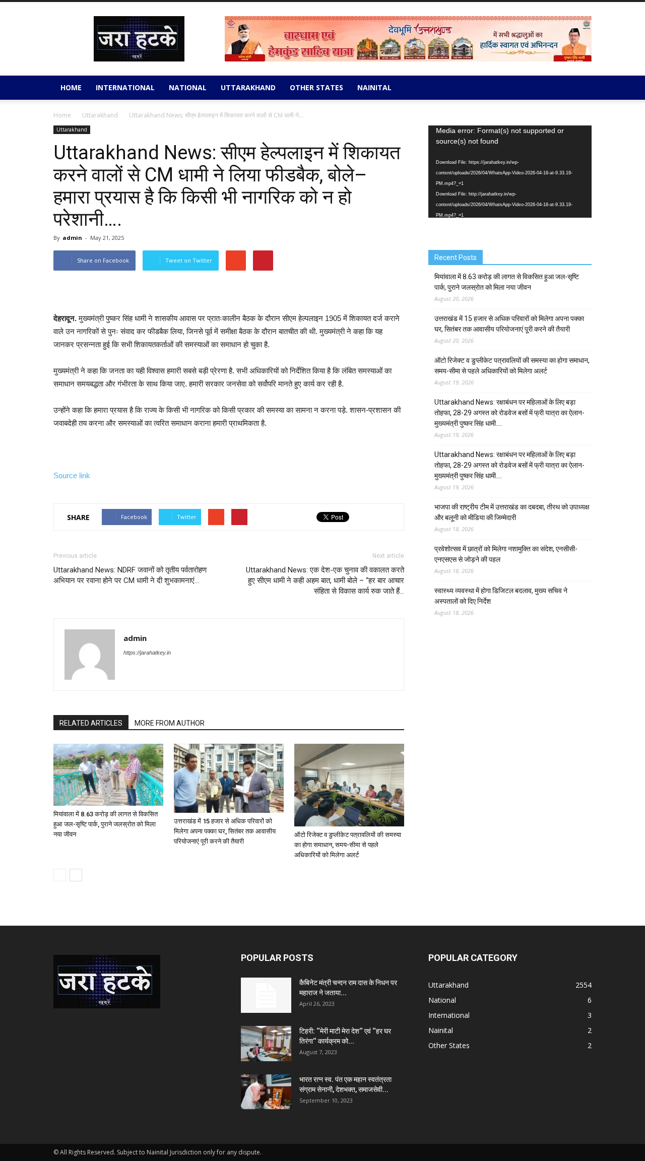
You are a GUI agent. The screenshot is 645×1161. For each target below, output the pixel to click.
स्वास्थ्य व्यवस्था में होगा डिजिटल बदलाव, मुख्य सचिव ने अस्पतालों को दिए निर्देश (500, 596)
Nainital (374, 87)
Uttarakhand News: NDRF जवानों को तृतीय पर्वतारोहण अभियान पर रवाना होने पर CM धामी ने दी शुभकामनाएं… (130, 575)
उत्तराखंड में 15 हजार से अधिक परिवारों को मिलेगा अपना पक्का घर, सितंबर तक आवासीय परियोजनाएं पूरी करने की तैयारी (225, 831)
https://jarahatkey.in (147, 653)
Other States (316, 87)
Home (71, 87)
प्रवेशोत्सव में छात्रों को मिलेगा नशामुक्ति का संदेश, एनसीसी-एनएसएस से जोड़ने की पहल (505, 554)
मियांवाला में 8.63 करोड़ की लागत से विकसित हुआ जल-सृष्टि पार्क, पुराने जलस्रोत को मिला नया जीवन (105, 824)
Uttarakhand (248, 87)
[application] (510, 171)
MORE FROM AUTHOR (170, 723)
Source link (71, 475)
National (188, 87)
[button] (579, 88)
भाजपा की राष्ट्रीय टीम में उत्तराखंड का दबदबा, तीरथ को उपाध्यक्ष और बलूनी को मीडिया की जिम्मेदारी (512, 512)
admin (72, 237)
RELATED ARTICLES (90, 723)
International (125, 87)
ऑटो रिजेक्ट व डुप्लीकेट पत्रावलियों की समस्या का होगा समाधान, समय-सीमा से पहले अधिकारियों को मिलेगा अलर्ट (347, 845)
